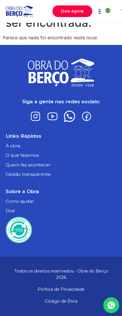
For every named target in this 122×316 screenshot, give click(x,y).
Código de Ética (61, 301)
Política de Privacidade (61, 289)
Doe (10, 210)
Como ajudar (20, 201)
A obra (13, 145)
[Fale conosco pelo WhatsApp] (111, 305)
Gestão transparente (28, 174)
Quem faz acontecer (28, 165)
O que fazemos (22, 155)
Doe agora (72, 11)
